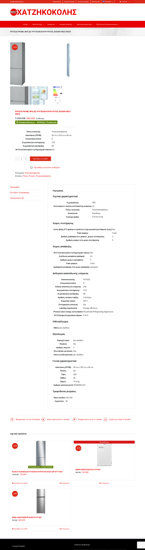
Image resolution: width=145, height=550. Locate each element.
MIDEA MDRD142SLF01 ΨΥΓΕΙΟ (87, 470)
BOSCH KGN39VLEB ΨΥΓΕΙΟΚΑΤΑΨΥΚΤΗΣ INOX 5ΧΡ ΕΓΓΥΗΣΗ (37, 472)
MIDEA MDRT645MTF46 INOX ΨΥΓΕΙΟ (27, 517)
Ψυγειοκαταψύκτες (32, 173)
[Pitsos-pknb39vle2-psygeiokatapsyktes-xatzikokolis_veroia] (38, 64)
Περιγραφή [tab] (14, 187)
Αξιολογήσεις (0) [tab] (17, 198)
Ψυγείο (32, 176)
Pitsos (25, 176)
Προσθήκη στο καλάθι (40, 159)
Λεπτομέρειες (65, 483)
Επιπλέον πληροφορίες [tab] (20, 193)
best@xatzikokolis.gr (16, 1)
